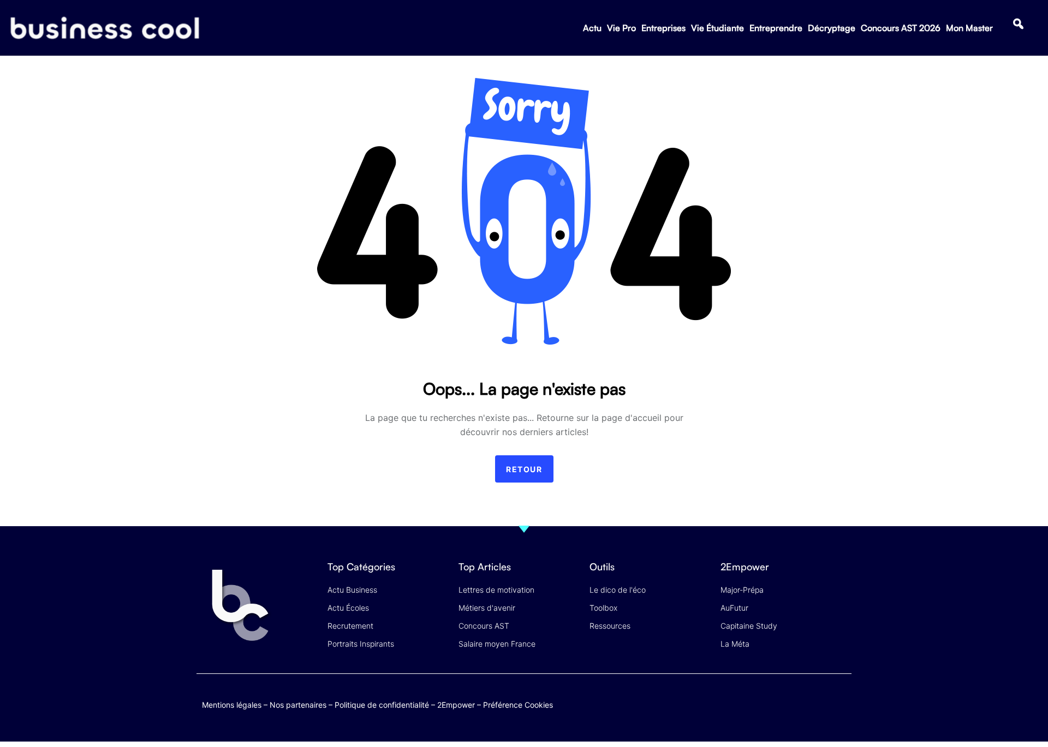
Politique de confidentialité (382, 704)
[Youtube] (798, 702)
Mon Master (969, 27)
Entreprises (663, 27)
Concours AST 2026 (900, 27)
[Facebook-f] (777, 702)
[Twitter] (756, 702)
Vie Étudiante (717, 27)
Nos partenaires (298, 704)
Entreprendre (775, 27)
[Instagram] (841, 702)
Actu (592, 27)
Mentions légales (231, 704)
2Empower (456, 704)
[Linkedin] (841, 711)
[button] (1018, 24)
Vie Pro (621, 27)
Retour (524, 469)
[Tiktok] (819, 702)
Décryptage (831, 27)
